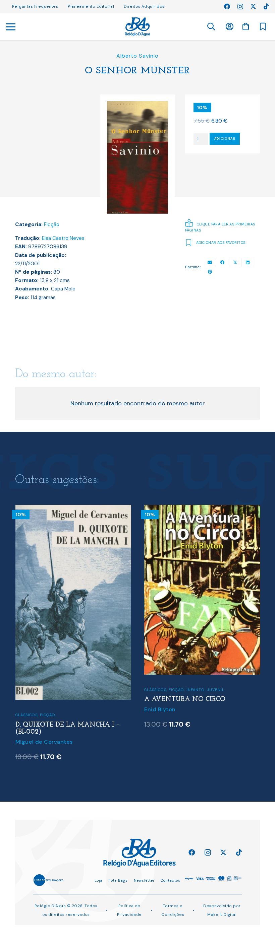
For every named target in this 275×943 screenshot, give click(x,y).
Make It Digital (221, 914)
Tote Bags (118, 880)
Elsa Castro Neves (63, 238)
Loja (99, 880)
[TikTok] (266, 6)
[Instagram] (240, 6)
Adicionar (224, 139)
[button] (210, 26)
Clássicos (26, 715)
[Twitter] (253, 6)
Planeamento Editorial (91, 6)
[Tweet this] (235, 262)
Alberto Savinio (137, 55)
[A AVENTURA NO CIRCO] (202, 509)
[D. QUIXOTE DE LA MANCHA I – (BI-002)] (73, 509)
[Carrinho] (245, 26)
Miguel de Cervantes (44, 741)
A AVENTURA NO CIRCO (184, 699)
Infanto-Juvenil (205, 689)
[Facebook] (227, 6)
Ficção (51, 224)
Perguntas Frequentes (35, 6)
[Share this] (222, 262)
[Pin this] (210, 272)
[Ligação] (137, 27)
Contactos (170, 880)
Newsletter (144, 880)
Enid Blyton (159, 709)
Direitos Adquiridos (144, 6)
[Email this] (210, 262)
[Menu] (10, 26)
